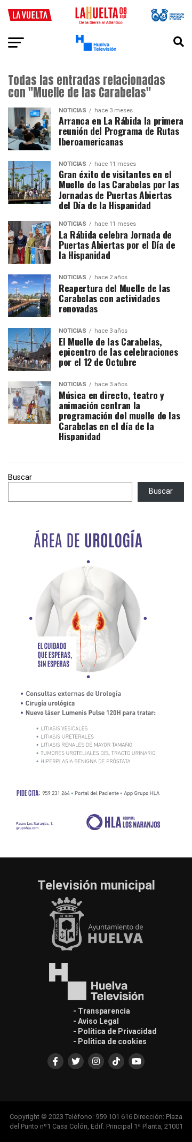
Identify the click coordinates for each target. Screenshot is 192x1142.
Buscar (20, 477)
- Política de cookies (110, 1041)
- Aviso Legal (96, 1021)
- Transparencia (101, 1011)
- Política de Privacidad (115, 1031)
